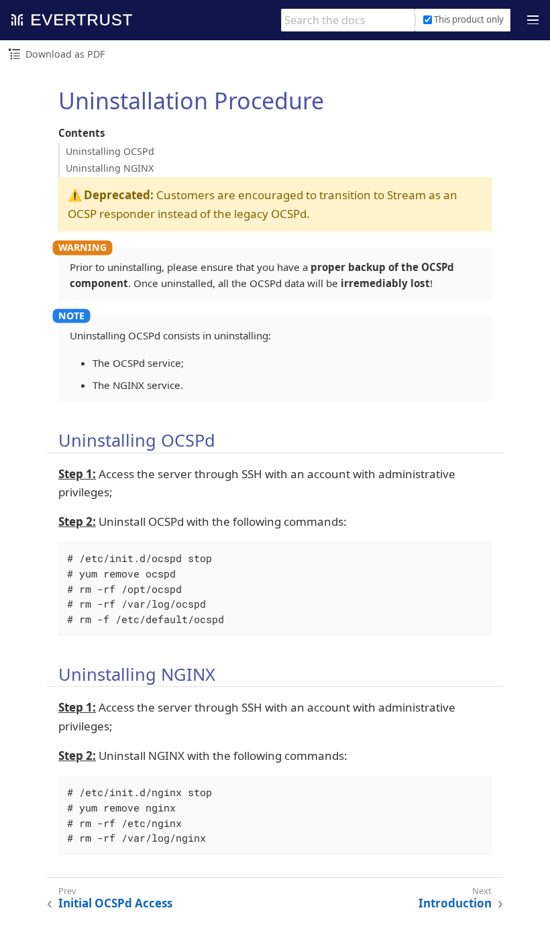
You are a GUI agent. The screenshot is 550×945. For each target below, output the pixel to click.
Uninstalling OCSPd (110, 151)
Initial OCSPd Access (115, 903)
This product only (469, 19)
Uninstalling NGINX (110, 168)
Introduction (455, 903)
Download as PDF (65, 54)
